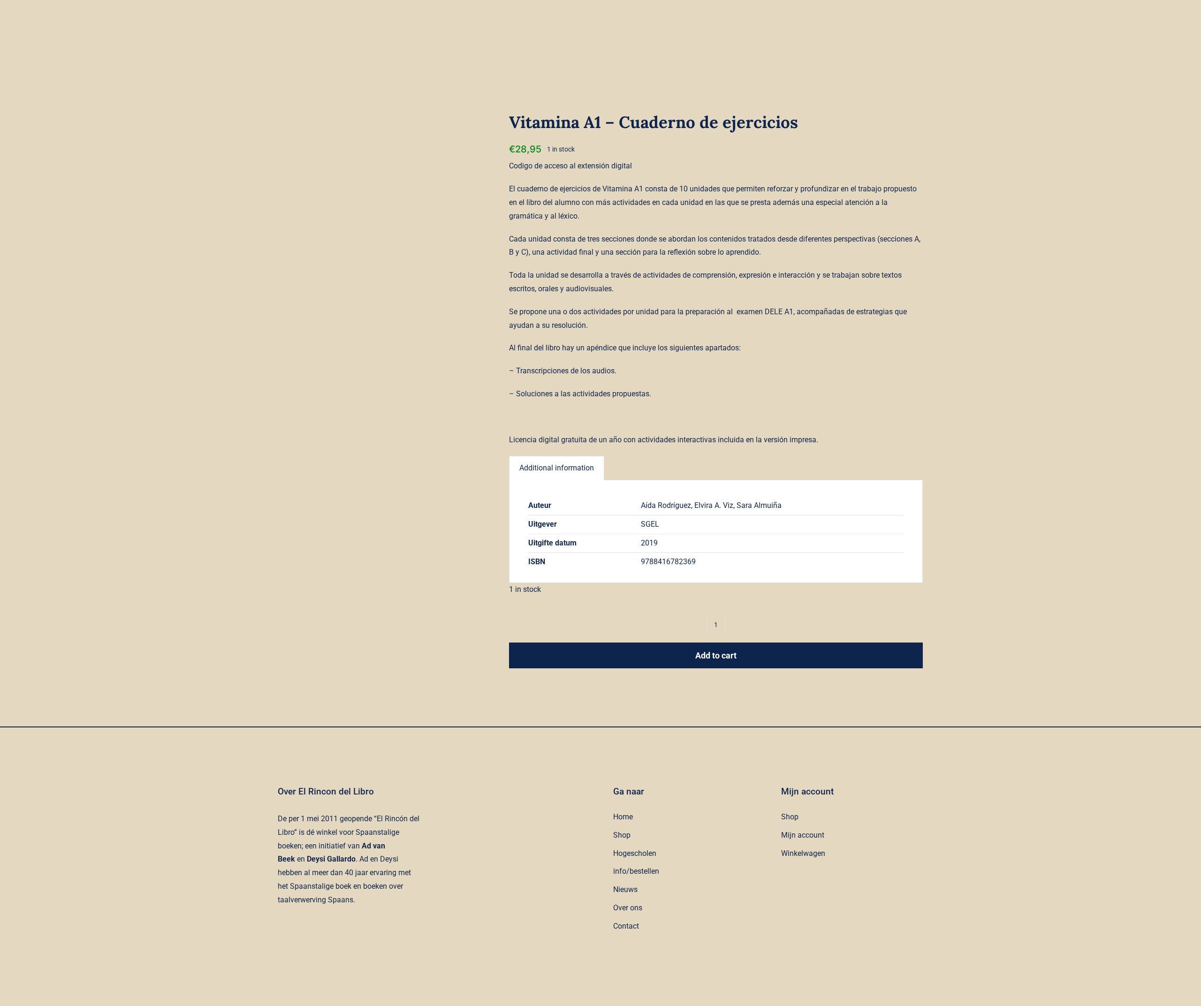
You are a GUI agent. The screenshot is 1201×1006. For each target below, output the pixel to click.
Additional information (556, 467)
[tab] (556, 468)
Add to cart (716, 655)
